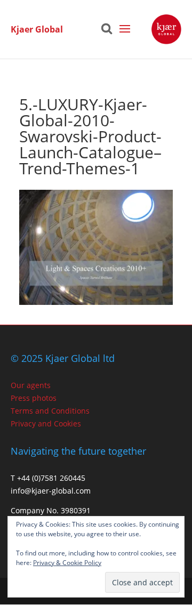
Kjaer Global (37, 29)
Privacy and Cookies (46, 423)
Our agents (31, 385)
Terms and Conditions (50, 411)
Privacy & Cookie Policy (67, 562)
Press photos (34, 398)
